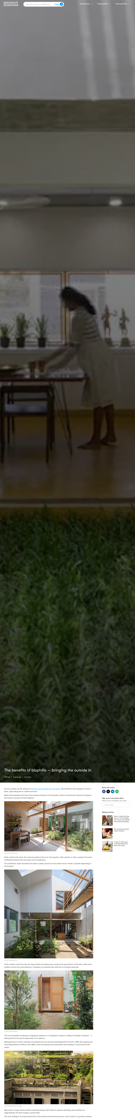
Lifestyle (7, 777)
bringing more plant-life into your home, (45, 789)
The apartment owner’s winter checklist (121, 830)
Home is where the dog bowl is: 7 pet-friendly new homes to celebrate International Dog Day (122, 818)
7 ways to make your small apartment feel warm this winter (121, 843)
